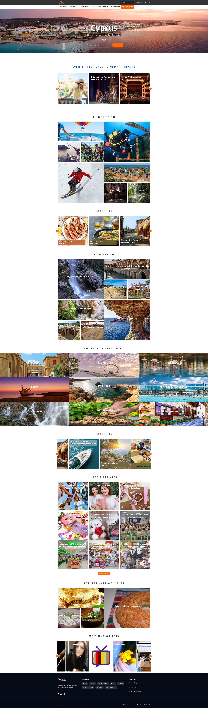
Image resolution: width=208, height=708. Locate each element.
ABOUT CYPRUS (63, 6)
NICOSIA (85, 683)
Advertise (131, 704)
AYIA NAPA (120, 683)
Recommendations (103, 6)
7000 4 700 (134, 687)
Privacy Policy (122, 704)
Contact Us (147, 704)
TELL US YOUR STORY (127, 6)
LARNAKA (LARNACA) (103, 683)
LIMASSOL (92, 683)
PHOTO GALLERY (115, 6)
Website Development (85, 705)
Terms (114, 704)
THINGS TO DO (73, 6)
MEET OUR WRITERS (104, 636)
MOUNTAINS (99, 687)
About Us (139, 704)
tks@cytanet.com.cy (136, 691)
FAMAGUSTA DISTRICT (111, 687)
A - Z (93, 6)
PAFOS (112, 683)
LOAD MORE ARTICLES (104, 573)
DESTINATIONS (84, 6)
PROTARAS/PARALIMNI (88, 687)
